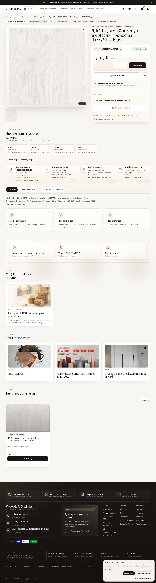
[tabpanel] (78, 214)
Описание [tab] (12, 189)
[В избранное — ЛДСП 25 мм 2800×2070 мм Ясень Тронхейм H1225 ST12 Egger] (145, 75)
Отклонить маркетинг (143, 578)
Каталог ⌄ (53, 9)
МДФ (105, 529)
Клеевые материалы (107, 524)
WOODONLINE (13, 8)
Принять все (128, 573)
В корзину (137, 65)
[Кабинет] (148, 8)
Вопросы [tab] (59, 189)
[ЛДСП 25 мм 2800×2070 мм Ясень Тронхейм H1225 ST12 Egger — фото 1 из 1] (11, 114)
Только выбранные (144, 573)
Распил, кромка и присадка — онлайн (111, 100)
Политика (140, 520)
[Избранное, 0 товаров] (129, 8)
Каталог (17, 17)
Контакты (100, 9)
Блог (80, 9)
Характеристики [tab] (28, 189)
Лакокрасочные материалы (109, 534)
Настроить (109, 569)
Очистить (145, 400)
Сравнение (124, 517)
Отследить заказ (126, 520)
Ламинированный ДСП (110, 518)
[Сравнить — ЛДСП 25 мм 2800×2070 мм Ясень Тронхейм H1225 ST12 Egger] (46, 412)
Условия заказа (142, 524)
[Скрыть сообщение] (151, 2)
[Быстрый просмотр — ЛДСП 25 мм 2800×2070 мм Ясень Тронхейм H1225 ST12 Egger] (42, 407)
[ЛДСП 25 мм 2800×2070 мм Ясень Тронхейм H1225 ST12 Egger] (28, 418)
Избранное (124, 513)
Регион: (15, 21)
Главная (43, 9)
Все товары (107, 509)
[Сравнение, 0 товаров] (135, 8)
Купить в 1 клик (117, 75)
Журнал (139, 509)
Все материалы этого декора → (22, 160)
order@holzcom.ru (20, 521)
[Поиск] (123, 8)
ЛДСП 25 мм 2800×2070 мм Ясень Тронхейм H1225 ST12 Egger (23, 439)
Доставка (64, 9)
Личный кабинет (126, 524)
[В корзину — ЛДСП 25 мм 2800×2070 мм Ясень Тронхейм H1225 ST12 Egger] (42, 412)
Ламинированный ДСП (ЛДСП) (33, 17)
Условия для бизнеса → (80, 531)
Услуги (73, 9)
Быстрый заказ (14, 464)
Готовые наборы (109, 513)
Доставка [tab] (47, 189)
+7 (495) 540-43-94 (20, 514)
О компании (89, 9)
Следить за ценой (122, 108)
